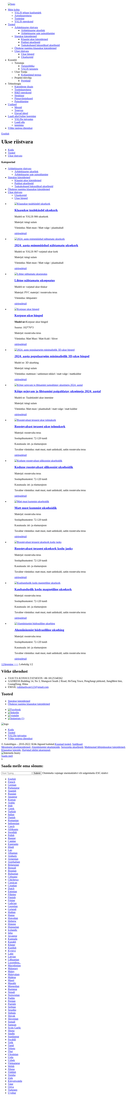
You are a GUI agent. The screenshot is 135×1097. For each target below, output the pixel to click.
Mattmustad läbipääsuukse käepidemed (104, 747)
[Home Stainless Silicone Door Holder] (38, 460)
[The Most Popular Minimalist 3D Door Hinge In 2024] (44, 349)
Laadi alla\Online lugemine (22, 116)
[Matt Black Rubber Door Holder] (31, 501)
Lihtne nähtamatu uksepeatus (34, 280)
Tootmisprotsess (22, 89)
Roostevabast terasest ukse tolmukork (39, 426)
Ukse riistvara (21, 51)
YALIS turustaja (29, 68)
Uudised (12, 104)
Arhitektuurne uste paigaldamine (38, 33)
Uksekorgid (27, 57)
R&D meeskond (22, 92)
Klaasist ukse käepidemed (34, 39)
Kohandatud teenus (31, 74)
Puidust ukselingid (30, 42)
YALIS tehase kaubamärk (27, 12)
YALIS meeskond (23, 21)
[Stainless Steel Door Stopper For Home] (37, 542)
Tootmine (19, 18)
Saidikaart (77, 744)
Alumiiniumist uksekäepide (45, 747)
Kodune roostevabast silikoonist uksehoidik (43, 467)
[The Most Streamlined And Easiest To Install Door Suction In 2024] (48, 385)
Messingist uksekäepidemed (15, 747)
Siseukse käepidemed (25, 36)
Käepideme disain (23, 86)
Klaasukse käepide (11, 750)
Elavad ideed (21, 113)
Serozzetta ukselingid (72, 747)
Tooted (11, 24)
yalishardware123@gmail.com (33, 687)
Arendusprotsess (23, 15)
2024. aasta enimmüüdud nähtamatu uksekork (46, 245)
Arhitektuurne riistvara (26, 27)
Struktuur (19, 95)
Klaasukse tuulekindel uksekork (36, 210)
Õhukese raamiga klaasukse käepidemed (35, 48)
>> (16, 664)
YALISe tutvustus (23, 119)
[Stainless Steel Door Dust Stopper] (35, 420)
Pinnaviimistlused (23, 98)
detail (24, 233)
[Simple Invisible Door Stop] (30, 274)
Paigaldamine (21, 101)
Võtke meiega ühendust (20, 128)
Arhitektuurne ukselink (33, 30)
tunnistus (19, 125)
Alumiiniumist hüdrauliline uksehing (39, 630)
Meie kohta (14, 9)
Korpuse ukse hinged (28, 315)
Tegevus (18, 110)
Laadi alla (19, 122)
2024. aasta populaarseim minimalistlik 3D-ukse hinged (51, 356)
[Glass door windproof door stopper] (32, 203)
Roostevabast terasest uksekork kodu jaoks (43, 548)
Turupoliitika (27, 65)
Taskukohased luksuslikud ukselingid (40, 45)
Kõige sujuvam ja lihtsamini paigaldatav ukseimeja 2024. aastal (57, 391)
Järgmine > (9, 664)
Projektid (25, 80)
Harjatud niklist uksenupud (36, 750)
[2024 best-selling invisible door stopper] (39, 239)
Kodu (11, 149)
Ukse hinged (27, 54)
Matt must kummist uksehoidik (35, 508)
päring (17, 233)
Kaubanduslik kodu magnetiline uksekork (43, 589)
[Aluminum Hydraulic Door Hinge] (34, 623)
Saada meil (7, 756)
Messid (18, 107)
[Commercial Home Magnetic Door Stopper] (37, 582)
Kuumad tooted (63, 744)
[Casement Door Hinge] (26, 309)
